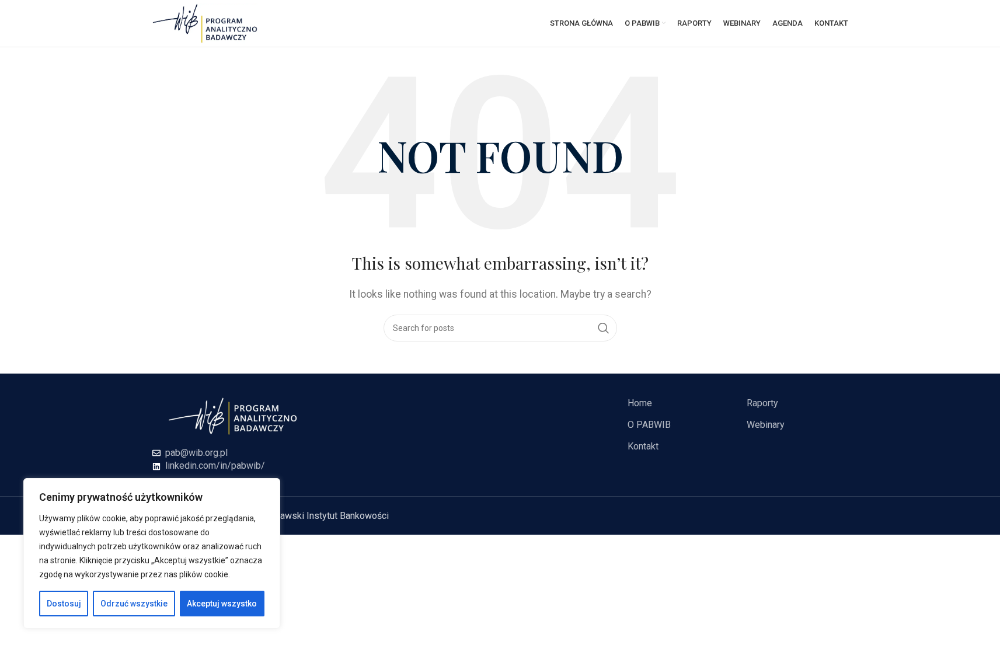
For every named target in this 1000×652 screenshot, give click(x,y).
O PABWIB (649, 424)
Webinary (766, 424)
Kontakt (643, 446)
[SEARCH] (603, 328)
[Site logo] (204, 22)
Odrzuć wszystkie (134, 603)
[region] (151, 553)
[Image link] (232, 415)
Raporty (762, 403)
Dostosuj (64, 603)
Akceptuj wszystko (222, 603)
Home (640, 403)
